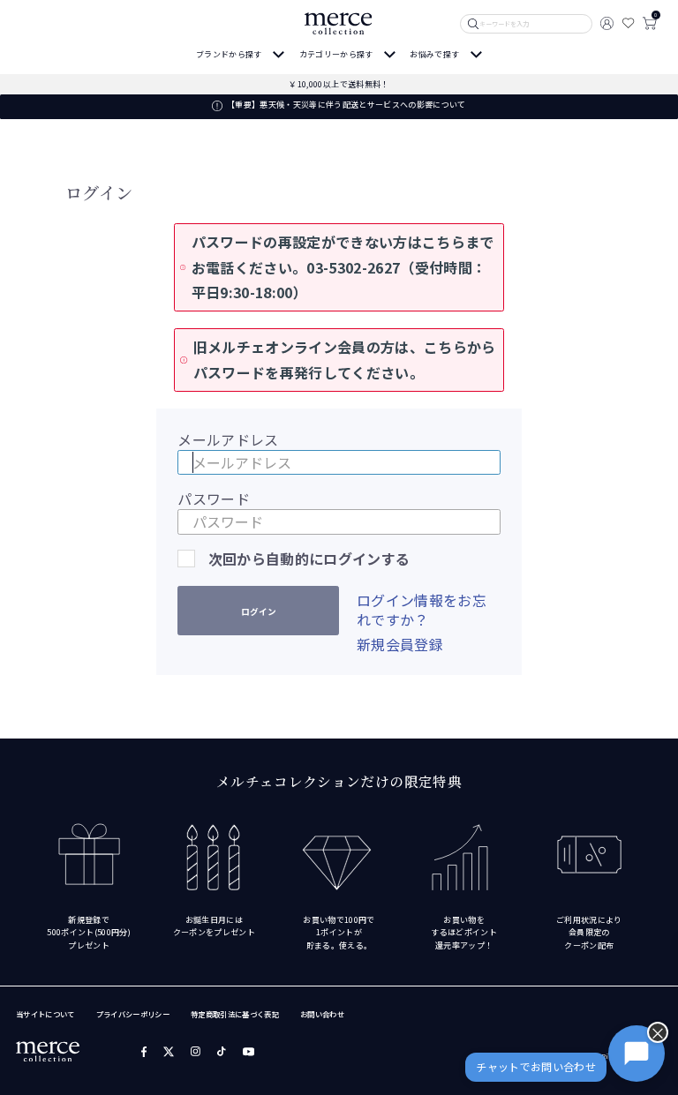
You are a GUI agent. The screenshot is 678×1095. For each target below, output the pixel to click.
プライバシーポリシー (133, 1014)
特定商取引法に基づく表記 (235, 1014)
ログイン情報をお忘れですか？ (421, 609)
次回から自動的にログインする (309, 558)
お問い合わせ (322, 1014)
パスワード (213, 498)
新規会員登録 (400, 644)
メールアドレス (227, 439)
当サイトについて (45, 1014)
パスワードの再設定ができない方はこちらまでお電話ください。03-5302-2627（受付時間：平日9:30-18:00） (343, 267)
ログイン (258, 611)
